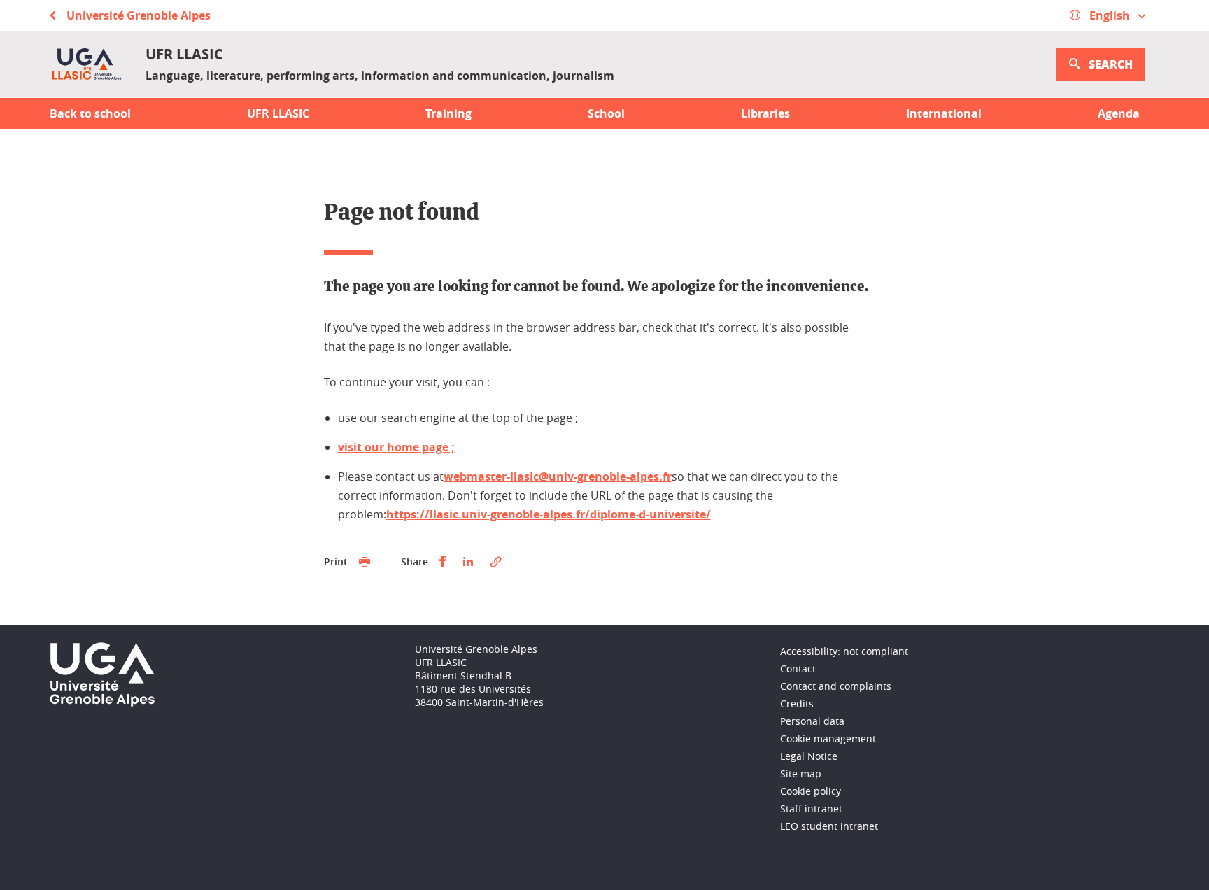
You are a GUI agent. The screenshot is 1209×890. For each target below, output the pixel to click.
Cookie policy (810, 791)
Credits (797, 703)
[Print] (364, 562)
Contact (798, 668)
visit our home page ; (396, 447)
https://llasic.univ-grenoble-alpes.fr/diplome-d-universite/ (548, 514)
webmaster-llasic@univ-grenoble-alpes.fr (558, 476)
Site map (800, 773)
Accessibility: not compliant (844, 651)
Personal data (812, 721)
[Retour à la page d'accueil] (86, 64)
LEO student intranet (829, 826)
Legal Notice (808, 756)
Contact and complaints (835, 686)
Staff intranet (811, 808)
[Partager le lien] (496, 562)
